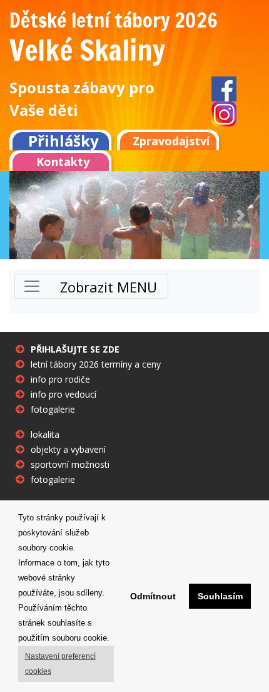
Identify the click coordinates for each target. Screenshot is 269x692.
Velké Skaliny (87, 50)
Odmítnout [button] (153, 596)
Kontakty (62, 161)
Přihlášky (63, 140)
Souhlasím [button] (220, 596)
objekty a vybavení (68, 449)
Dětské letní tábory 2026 (113, 20)
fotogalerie (53, 409)
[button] (28, 215)
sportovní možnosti (70, 464)
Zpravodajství (171, 140)
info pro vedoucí (63, 394)
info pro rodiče (60, 379)
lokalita (45, 434)
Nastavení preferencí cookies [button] (60, 664)
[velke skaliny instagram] (223, 113)
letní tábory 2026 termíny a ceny (96, 364)
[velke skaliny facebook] (223, 88)
